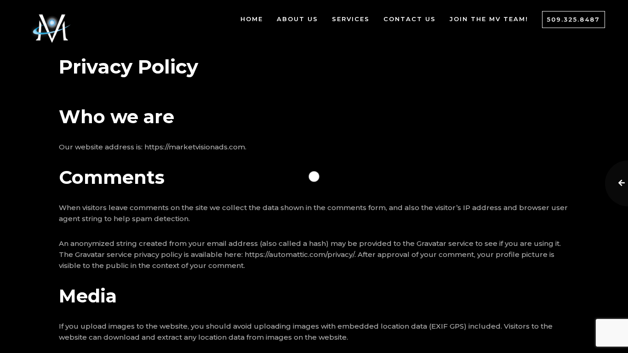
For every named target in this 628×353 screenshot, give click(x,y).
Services (351, 19)
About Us (297, 19)
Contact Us (409, 19)
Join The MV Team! (489, 19)
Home (251, 19)
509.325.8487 (573, 19)
